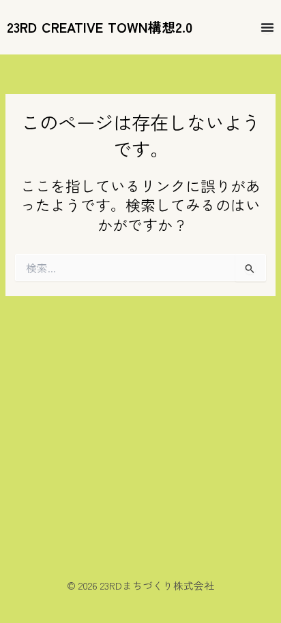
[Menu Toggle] (267, 27)
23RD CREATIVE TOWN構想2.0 (99, 27)
